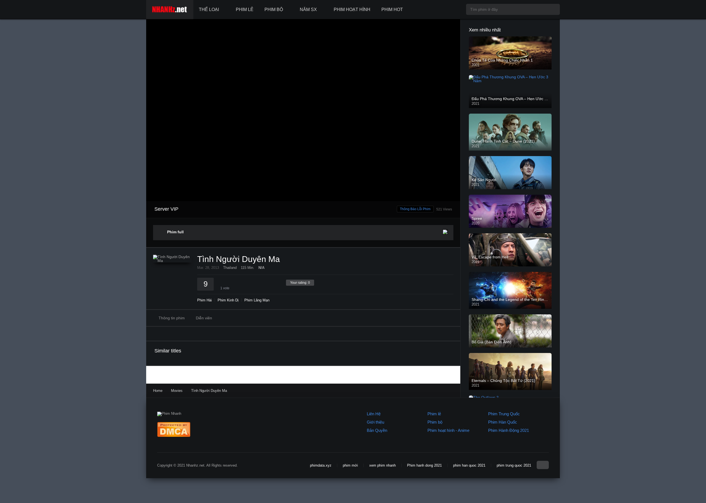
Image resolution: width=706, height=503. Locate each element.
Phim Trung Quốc (504, 413)
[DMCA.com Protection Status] (173, 436)
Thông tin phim (172, 318)
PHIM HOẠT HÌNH (352, 9)
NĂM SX (308, 9)
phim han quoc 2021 (469, 465)
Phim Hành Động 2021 (508, 430)
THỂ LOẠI (209, 9)
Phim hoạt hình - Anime (448, 430)
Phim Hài (204, 300)
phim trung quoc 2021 (514, 465)
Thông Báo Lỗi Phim (415, 209)
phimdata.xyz (320, 465)
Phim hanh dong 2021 (424, 465)
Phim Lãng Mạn (256, 300)
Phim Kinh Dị (228, 300)
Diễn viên (204, 318)
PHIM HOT (392, 9)
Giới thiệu (375, 422)
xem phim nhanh (382, 465)
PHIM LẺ (244, 9)
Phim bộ (434, 422)
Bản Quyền (377, 430)
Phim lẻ (434, 413)
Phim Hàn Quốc (502, 422)
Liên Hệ (374, 413)
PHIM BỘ (273, 9)
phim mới (350, 465)
